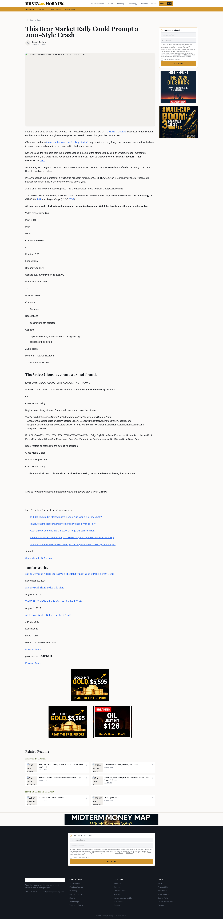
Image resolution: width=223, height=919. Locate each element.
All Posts (144, 4)
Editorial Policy (119, 891)
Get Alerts (178, 64)
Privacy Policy (177, 55)
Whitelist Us (162, 891)
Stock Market (32, 558)
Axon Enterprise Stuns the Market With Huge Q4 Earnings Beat (62, 530)
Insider (165, 4)
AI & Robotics (41, 9)
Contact (117, 905)
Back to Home (35, 20)
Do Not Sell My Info (165, 902)
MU (39, 199)
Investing (120, 4)
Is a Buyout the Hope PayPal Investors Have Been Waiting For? (62, 524)
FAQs (160, 884)
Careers (117, 887)
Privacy (29, 649)
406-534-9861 (31, 892)
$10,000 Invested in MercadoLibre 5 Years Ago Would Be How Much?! (66, 517)
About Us (117, 884)
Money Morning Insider (123, 898)
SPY (42, 160)
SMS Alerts (118, 902)
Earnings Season (55, 9)
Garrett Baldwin (45, 792)
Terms (38, 649)
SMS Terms (187, 55)
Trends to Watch (97, 4)
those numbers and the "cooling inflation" (67, 142)
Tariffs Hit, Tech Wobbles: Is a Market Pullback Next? (53, 601)
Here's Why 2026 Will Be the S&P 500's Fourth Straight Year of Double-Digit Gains (69, 573)
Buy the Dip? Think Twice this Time (44, 587)
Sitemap (161, 905)
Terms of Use (163, 887)
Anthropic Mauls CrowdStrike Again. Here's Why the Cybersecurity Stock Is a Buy (72, 537)
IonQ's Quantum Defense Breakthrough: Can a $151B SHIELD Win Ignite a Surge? (73, 544)
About (153, 4)
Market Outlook (70, 9)
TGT (71, 199)
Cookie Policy (163, 898)
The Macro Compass (115, 131)
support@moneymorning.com (52, 892)
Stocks (110, 4)
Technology (132, 4)
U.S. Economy (46, 558)
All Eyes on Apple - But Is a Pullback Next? (48, 615)
